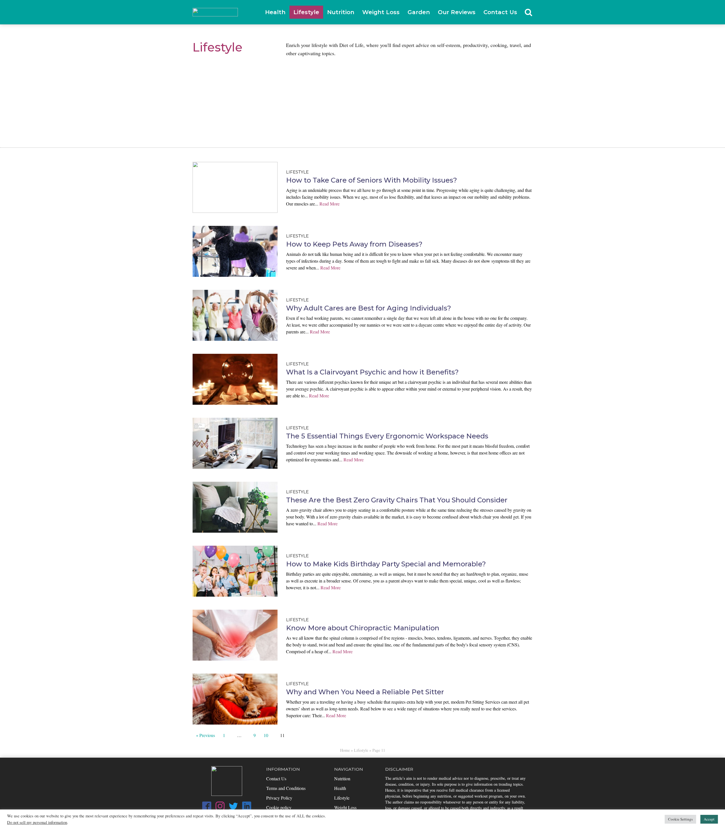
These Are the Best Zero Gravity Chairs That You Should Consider (397, 500)
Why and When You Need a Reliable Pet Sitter (365, 692)
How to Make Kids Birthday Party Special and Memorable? (386, 564)
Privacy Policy (279, 798)
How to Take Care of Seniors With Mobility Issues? (371, 180)
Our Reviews (456, 12)
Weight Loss (381, 12)
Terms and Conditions (286, 788)
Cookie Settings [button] (680, 819)
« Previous (205, 735)
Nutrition (340, 12)
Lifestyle (306, 12)
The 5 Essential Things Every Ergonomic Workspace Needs (387, 436)
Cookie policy (278, 807)
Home (345, 750)
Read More (329, 204)
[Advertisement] (362, 99)
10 (266, 735)
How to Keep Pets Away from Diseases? (354, 244)
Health (275, 12)
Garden (419, 12)
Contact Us (500, 12)
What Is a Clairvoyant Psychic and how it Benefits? (372, 372)
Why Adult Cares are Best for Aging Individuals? (368, 308)
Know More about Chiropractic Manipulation (362, 628)
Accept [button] (709, 819)
